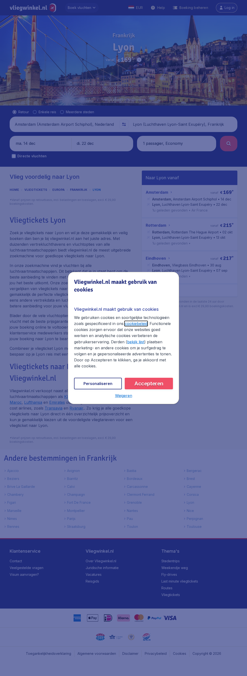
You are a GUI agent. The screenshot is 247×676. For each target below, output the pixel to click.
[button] (123, 395)
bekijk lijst (135, 341)
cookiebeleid (136, 323)
